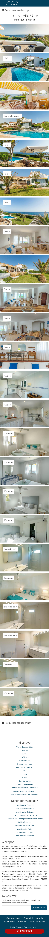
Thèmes (24, 750)
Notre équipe (24, 760)
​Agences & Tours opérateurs (24, 791)
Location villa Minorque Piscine (24, 815)
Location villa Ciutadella (24, 835)
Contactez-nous (13, 918)
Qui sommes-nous (24, 764)
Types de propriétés (24, 747)
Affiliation (22, 921)
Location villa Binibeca (24, 812)
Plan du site (9, 921)
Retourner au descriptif (17, 10)
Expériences (24, 757)
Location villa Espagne (24, 805)
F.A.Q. (24, 777)
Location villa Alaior (24, 829)
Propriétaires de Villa (33, 918)
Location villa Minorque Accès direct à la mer (24, 818)
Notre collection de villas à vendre (24, 794)
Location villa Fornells (24, 832)
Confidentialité (24, 781)
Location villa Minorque (24, 808)
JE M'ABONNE (39, 907)
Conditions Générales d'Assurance (24, 787)
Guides (24, 754)
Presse (24, 774)
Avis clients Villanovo (24, 767)
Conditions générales (24, 784)
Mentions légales (37, 921)
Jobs (24, 771)
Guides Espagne (24, 822)
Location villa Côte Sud (24, 825)
